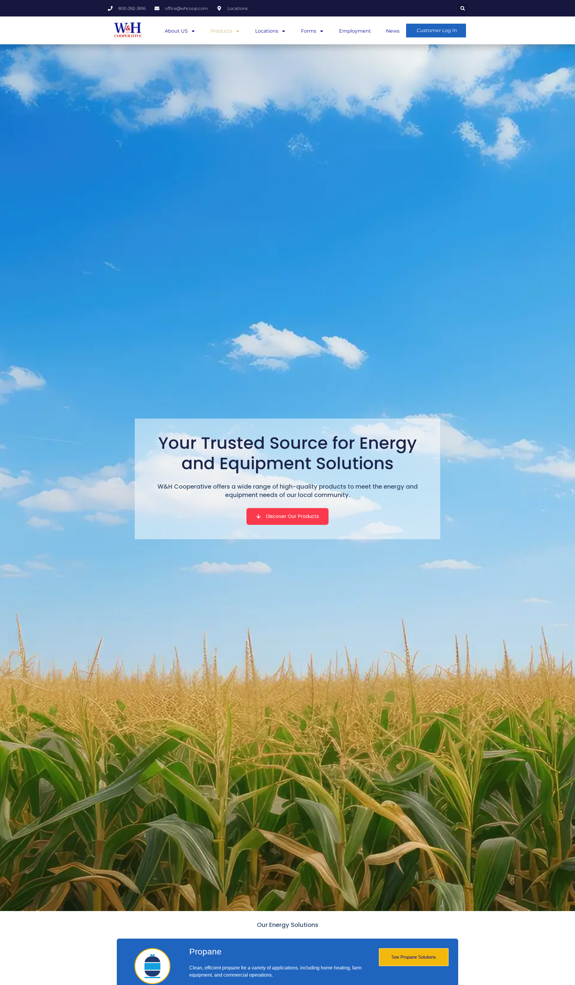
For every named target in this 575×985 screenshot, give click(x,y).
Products (221, 31)
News (393, 31)
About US (176, 31)
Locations (266, 31)
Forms (308, 31)
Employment (355, 31)
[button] (462, 8)
